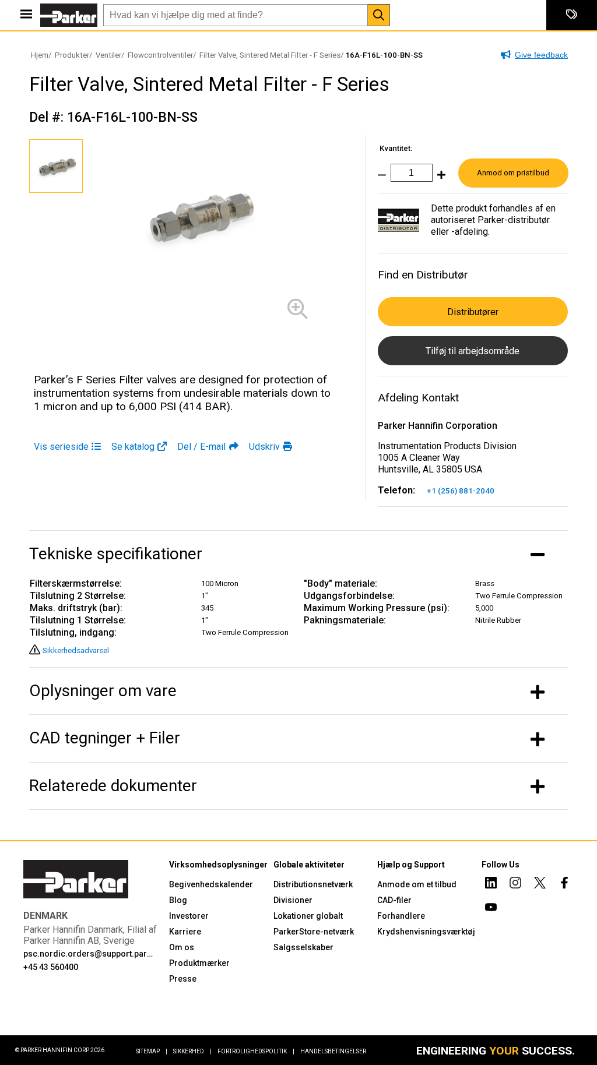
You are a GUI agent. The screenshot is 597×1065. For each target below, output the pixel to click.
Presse (182, 978)
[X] (540, 884)
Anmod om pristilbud (513, 172)
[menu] (26, 15)
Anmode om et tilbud (416, 884)
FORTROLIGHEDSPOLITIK (255, 1051)
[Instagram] (515, 884)
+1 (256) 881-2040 (460, 490)
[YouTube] (491, 909)
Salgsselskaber (303, 947)
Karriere (185, 931)
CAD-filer (394, 900)
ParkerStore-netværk (313, 931)
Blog (178, 900)
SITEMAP (151, 1051)
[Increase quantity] (439, 179)
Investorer (189, 916)
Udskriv (264, 446)
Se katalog (132, 446)
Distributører (472, 312)
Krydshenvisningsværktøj (426, 931)
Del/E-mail (201, 446)
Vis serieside (61, 446)
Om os (181, 947)
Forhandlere (401, 916)
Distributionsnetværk (313, 884)
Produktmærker (199, 963)
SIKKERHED (192, 1051)
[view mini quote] (572, 15)
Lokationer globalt (308, 916)
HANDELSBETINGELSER (333, 1051)
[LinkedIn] (491, 884)
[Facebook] (564, 884)
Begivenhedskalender (211, 884)
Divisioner (292, 900)
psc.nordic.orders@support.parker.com (88, 953)
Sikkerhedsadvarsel (76, 650)
